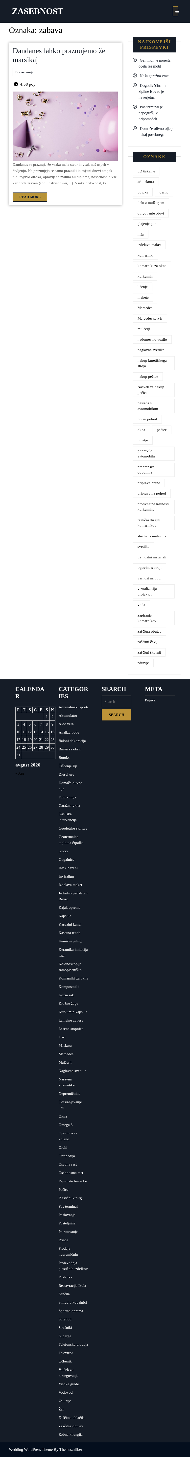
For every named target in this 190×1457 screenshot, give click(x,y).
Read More (27, 195)
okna (141, 430)
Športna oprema (71, 1311)
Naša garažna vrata (154, 76)
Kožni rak (66, 995)
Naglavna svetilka (72, 1071)
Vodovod (66, 1392)
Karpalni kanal (70, 924)
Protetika (65, 1277)
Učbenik (65, 1361)
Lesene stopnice (71, 1029)
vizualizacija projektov (147, 591)
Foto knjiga (67, 797)
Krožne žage (68, 1003)
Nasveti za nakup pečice (151, 390)
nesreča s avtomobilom (148, 406)
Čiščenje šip (68, 766)
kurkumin (145, 276)
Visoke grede (69, 1384)
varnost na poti (149, 578)
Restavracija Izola (72, 1286)
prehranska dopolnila (146, 470)
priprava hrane (149, 483)
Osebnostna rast (71, 1173)
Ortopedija (67, 1156)
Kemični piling (70, 941)
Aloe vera (66, 724)
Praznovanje (24, 72)
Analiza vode (69, 732)
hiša (141, 234)
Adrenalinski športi (73, 707)
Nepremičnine (69, 1094)
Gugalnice (66, 859)
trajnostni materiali (152, 557)
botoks (143, 192)
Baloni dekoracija (72, 741)
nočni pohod (147, 419)
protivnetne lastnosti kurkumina (153, 507)
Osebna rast (68, 1164)
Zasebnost (37, 11)
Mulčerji (65, 1062)
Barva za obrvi (70, 749)
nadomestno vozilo (152, 339)
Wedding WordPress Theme (31, 1449)
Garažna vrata (69, 806)
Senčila (64, 1294)
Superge (65, 1336)
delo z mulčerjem (151, 203)
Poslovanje (67, 1215)
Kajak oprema (69, 907)
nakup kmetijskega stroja (152, 363)
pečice (162, 430)
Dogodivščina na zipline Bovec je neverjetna (152, 91)
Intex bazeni (68, 868)
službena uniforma (152, 536)
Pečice (64, 1190)
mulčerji (144, 329)
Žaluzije (65, 1401)
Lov (62, 1037)
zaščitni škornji (149, 652)
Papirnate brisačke (73, 1181)
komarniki (145, 255)
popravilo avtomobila (146, 453)
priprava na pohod (152, 493)
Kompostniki (69, 987)
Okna (63, 1116)
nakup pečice (148, 377)
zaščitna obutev (150, 631)
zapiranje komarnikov (147, 618)
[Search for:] (116, 701)
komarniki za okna (152, 266)
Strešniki (65, 1328)
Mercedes (145, 308)
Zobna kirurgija (71, 1434)
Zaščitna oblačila (72, 1418)
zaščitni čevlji (148, 642)
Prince (63, 1240)
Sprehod (65, 1319)
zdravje (143, 663)
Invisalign (66, 876)
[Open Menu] (175, 11)
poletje (143, 440)
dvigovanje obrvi (151, 213)
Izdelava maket (70, 885)
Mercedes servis (150, 318)
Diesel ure (66, 774)
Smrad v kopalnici (73, 1302)
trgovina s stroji (150, 568)
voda (141, 605)
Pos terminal (68, 1206)
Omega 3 (66, 1125)
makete (143, 297)
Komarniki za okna (73, 978)
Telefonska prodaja (73, 1344)
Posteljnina (67, 1223)
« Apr (19, 773)
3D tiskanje (146, 171)
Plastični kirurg (70, 1198)
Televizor (66, 1353)
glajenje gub (147, 224)
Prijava (150, 700)
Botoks (64, 758)
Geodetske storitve (73, 828)
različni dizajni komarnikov (149, 523)
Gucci (63, 851)
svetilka (143, 547)
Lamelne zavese (71, 1020)
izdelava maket (149, 245)
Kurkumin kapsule (73, 1012)
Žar (61, 1409)
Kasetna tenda (69, 933)
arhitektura (146, 182)
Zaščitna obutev (71, 1426)
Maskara (65, 1046)
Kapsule (65, 916)
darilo (164, 192)
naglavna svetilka (151, 350)
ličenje (143, 287)
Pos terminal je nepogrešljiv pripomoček (151, 113)
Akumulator (68, 715)
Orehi (63, 1147)
